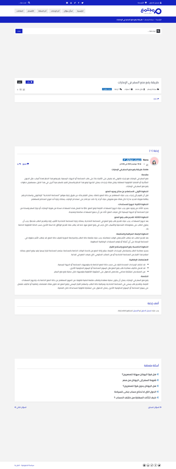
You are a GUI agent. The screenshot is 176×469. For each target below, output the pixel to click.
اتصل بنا (17, 465)
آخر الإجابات (55, 11)
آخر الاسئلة (42, 11)
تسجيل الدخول (154, 2)
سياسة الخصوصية (27, 465)
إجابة (116, 89)
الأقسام (31, 11)
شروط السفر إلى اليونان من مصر (139, 380)
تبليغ (19, 82)
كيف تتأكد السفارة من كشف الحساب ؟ (135, 397)
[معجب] (24, 89)
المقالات (19, 11)
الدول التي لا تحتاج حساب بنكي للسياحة (135, 392)
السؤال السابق (154, 407)
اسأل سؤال (68, 11)
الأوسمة (141, 2)
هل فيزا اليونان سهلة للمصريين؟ (139, 374)
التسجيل (136, 310)
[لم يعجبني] (20, 89)
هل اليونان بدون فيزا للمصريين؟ (139, 386)
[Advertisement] (88, 56)
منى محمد (139, 89)
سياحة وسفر (149, 19)
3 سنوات (127, 89)
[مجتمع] (151, 11)
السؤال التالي (21, 407)
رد (18, 163)
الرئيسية (80, 11)
